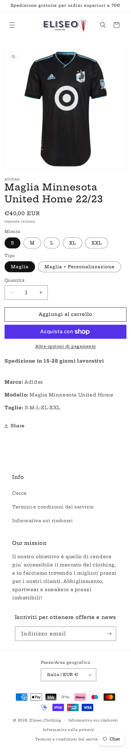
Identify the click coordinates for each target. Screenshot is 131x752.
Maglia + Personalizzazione (79, 266)
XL (72, 243)
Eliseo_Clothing (45, 720)
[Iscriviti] (109, 634)
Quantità (14, 280)
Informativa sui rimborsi (42, 520)
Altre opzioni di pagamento (65, 346)
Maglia (20, 266)
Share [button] (18, 425)
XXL (96, 243)
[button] (12, 25)
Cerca (19, 493)
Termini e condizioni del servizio (53, 507)
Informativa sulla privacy (68, 730)
